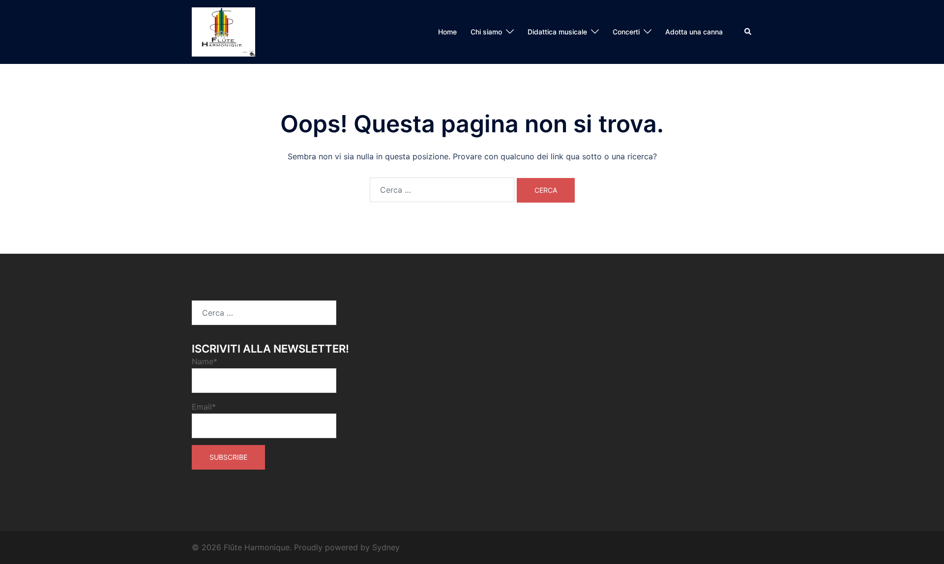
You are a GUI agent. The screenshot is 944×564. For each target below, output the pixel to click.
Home (447, 32)
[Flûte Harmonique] (223, 31)
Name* (204, 361)
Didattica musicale (557, 32)
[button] (748, 32)
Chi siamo (486, 32)
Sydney (386, 547)
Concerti (626, 32)
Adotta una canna (694, 32)
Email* (204, 407)
